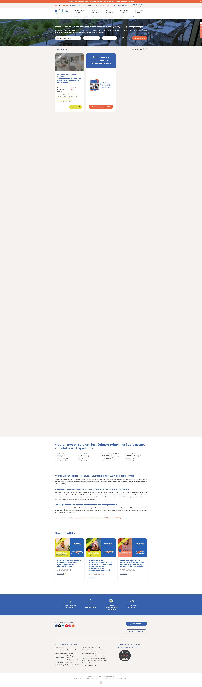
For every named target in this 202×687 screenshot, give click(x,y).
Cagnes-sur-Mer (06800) (61, 455)
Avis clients (119, 678)
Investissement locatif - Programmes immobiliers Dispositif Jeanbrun (66, 653)
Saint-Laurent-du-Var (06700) (109, 454)
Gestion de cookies (103, 678)
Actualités (96, 5)
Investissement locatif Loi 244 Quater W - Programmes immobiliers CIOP (68, 665)
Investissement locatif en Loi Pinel (65, 650)
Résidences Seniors (88, 663)
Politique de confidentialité (90, 678)
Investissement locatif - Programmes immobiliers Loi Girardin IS (66, 656)
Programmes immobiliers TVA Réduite (93, 656)
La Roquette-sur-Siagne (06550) (110, 457)
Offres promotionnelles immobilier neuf (94, 650)
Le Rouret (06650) (106, 455)
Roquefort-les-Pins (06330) (62, 458)
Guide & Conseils (105, 5)
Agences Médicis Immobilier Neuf (129, 644)
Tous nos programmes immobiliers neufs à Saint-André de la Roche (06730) (97, 518)
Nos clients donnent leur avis (128, 647)
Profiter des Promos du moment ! (125, 1)
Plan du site (112, 678)
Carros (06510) (106, 460)
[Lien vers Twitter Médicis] (59, 625)
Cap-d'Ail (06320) (130, 458)
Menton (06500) (130, 460)
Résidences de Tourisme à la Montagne (94, 660)
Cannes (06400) (82, 455)
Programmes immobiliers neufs (66, 644)
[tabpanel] (69, 560)
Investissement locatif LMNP (63, 662)
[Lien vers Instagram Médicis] (69, 625)
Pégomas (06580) (59, 460)
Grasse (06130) (129, 454)
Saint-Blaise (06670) (107, 458)
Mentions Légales (78, 678)
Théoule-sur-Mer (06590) (132, 457)
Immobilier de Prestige (62, 647)
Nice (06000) (58, 454)
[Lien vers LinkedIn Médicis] (63, 625)
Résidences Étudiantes (89, 665)
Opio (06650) (81, 460)
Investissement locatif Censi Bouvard (66, 660)
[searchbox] (72, 38)
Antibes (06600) (82, 454)
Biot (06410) (81, 458)
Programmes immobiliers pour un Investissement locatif (92, 653)
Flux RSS (126, 678)
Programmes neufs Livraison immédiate (94, 658)
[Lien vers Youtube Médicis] (66, 625)
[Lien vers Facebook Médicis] (56, 625)
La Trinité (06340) (82, 457)
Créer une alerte (62, 49)
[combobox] (68, 38)
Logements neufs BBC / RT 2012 (91, 647)
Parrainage (89, 5)
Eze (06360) (58, 457)
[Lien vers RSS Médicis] (73, 625)
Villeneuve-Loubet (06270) (132, 455)
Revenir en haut (101, 682)
